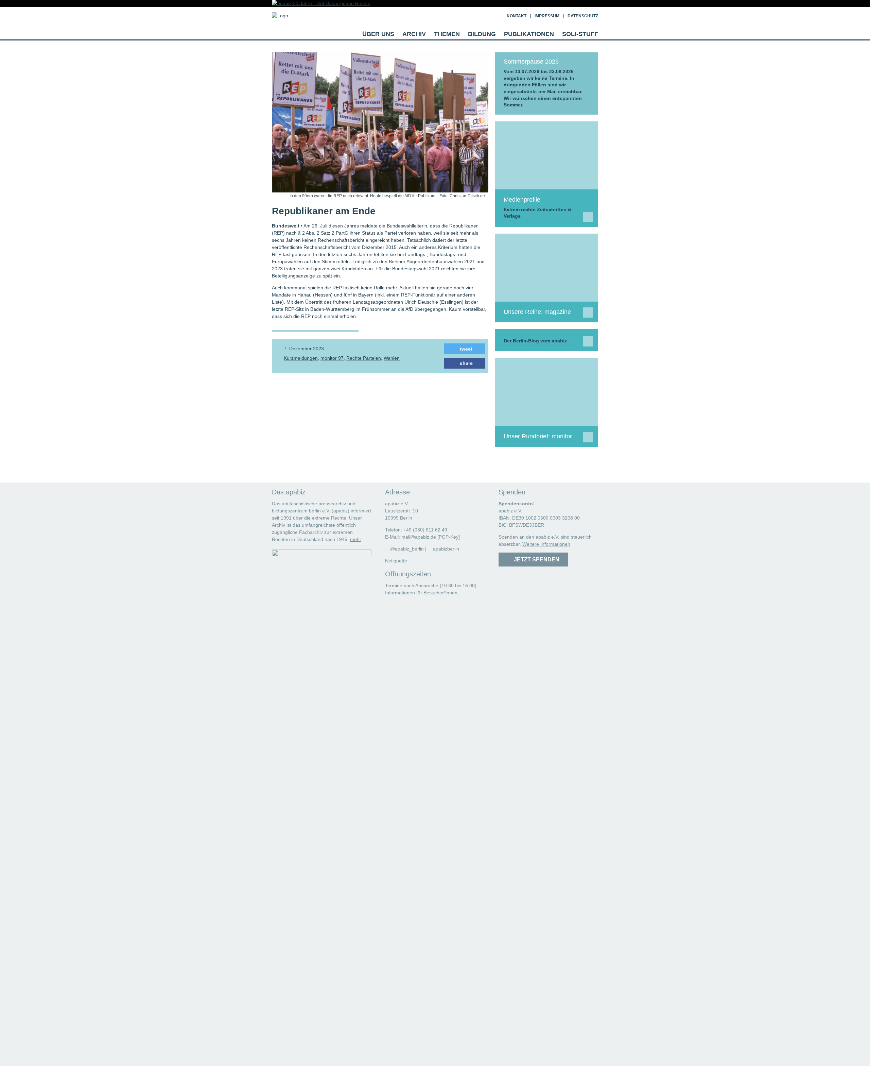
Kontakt (516, 16)
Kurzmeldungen (301, 358)
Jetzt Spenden (535, 559)
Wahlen (392, 358)
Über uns (378, 34)
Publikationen (529, 34)
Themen (447, 34)
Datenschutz (583, 16)
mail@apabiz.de (418, 537)
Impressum (547, 16)
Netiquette (396, 560)
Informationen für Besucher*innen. (422, 592)
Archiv (414, 34)
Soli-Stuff (580, 34)
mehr (355, 539)
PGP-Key (448, 537)
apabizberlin (446, 549)
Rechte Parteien (363, 358)
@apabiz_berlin (407, 549)
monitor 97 (332, 358)
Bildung (482, 34)
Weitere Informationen (546, 544)
